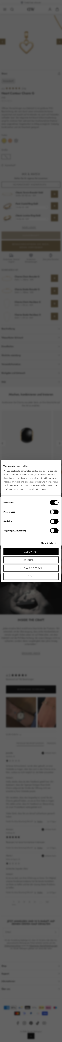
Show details (46, 544)
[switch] (54, 513)
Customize (29, 561)
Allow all (30, 553)
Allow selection (31, 570)
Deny (31, 578)
